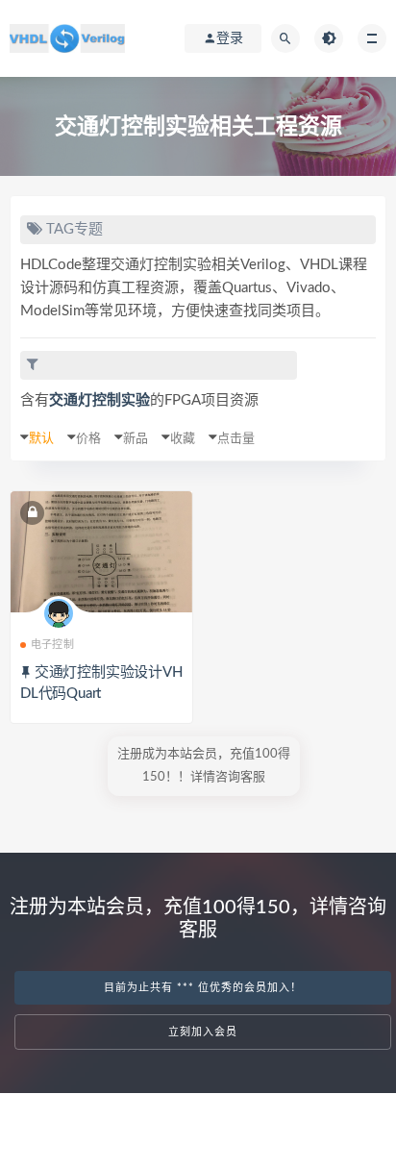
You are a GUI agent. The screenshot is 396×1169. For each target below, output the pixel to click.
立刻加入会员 (202, 1032)
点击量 (236, 439)
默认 (41, 439)
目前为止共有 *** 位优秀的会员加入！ (203, 987)
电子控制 (52, 644)
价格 (88, 439)
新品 (135, 439)
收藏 (182, 439)
